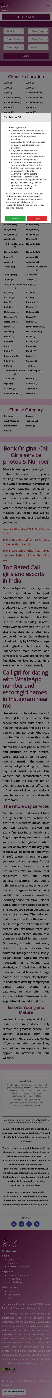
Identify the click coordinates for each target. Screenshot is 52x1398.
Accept (15, 218)
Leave (37, 218)
